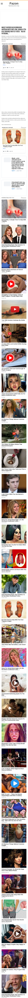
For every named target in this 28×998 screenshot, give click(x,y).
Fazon (14, 3)
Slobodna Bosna (7, 124)
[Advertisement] (14, 96)
